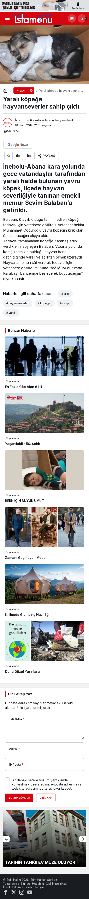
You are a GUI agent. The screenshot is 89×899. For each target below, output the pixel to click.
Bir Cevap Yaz (20, 694)
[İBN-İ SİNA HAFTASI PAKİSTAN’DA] (44, 838)
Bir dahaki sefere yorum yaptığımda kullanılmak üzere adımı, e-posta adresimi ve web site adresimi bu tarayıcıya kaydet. (47, 784)
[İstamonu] (33, 18)
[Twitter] (13, 892)
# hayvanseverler (17, 303)
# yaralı (10, 312)
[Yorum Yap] (8, 156)
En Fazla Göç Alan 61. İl (23, 387)
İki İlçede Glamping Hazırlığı (27, 615)
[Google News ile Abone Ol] (17, 145)
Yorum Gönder (19, 797)
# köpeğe (44, 303)
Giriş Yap (46, 797)
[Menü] (7, 18)
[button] (72, 18)
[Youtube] (29, 892)
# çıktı (65, 293)
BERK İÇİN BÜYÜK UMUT (24, 501)
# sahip (64, 303)
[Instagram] (21, 892)
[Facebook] (5, 892)
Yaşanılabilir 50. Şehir (22, 444)
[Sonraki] (82, 839)
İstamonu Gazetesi (29, 120)
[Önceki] (6, 839)
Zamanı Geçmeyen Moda (25, 558)
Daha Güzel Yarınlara (22, 671)
